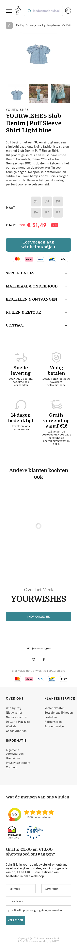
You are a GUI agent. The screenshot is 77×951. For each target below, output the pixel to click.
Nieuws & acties (16, 717)
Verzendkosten (54, 708)
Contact (15, 325)
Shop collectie (38, 616)
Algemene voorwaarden (15, 751)
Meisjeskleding (37, 25)
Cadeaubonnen (16, 731)
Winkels (11, 726)
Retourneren (53, 722)
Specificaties (20, 273)
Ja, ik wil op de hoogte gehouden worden (36, 910)
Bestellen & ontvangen (31, 299)
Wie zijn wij (13, 708)
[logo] (18, 10)
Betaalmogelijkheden (58, 712)
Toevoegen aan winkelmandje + (38, 244)
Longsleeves (53, 25)
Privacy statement (18, 763)
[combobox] (43, 11)
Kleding (20, 25)
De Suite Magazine (18, 722)
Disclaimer (13, 758)
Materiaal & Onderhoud (32, 286)
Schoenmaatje (54, 726)
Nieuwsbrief (14, 712)
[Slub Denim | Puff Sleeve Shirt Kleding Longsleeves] (38, 51)
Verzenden (15, 920)
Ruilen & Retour (23, 312)
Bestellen (50, 717)
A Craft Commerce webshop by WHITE (38, 941)
